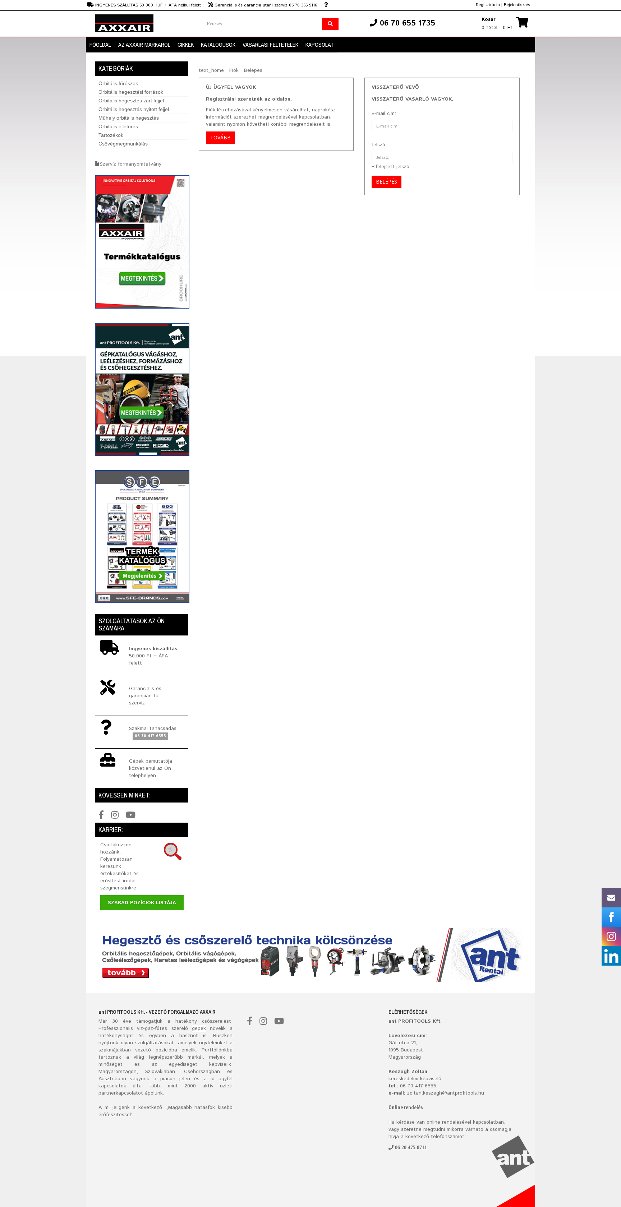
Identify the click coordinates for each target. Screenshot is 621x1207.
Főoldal (100, 44)
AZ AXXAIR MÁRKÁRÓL (144, 44)
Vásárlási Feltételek (270, 44)
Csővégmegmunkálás (123, 144)
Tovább (220, 137)
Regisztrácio (488, 5)
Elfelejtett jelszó (390, 166)
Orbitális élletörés (118, 126)
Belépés (253, 70)
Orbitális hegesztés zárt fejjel (131, 100)
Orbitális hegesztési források (130, 92)
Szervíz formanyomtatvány (130, 164)
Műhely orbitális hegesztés (128, 118)
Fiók (234, 70)
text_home (211, 70)
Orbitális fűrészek (118, 83)
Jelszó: (379, 144)
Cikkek (186, 44)
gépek (199, 1028)
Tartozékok (110, 135)
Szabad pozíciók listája (142, 902)
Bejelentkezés (517, 5)
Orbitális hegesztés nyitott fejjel (133, 109)
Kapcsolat (319, 44)
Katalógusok (218, 44)
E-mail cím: (384, 113)
